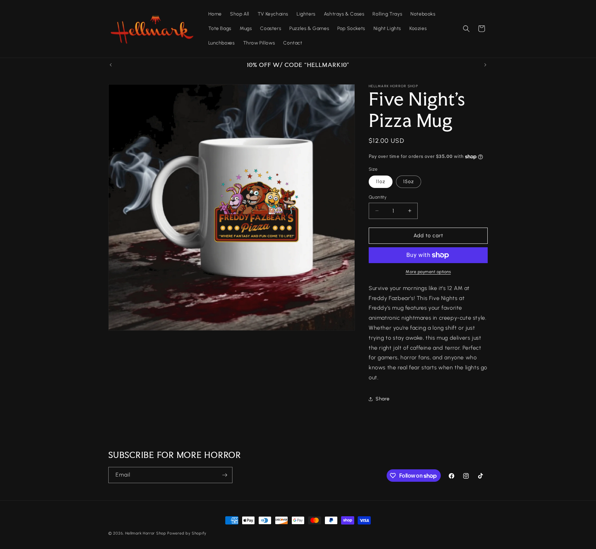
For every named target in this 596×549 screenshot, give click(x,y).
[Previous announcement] (110, 64)
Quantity (378, 197)
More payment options (428, 271)
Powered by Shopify (187, 533)
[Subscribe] (224, 475)
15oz (408, 181)
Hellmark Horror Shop (145, 533)
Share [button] (383, 399)
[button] (466, 28)
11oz (380, 181)
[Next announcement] (485, 64)
